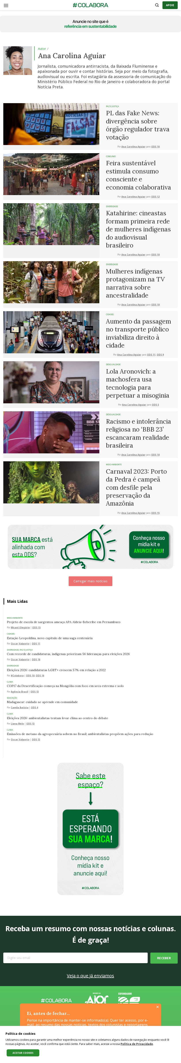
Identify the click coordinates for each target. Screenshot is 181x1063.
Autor (42, 49)
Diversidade (112, 206)
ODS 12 (155, 196)
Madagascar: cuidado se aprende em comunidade (42, 702)
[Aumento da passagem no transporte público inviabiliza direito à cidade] (51, 332)
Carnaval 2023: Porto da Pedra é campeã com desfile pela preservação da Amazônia (136, 487)
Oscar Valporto (20, 643)
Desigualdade (113, 364)
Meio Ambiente (114, 464)
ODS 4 (34, 707)
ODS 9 (160, 354)
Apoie (170, 5)
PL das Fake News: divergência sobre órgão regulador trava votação (138, 125)
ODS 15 (155, 513)
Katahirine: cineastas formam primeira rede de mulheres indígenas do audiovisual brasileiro (138, 229)
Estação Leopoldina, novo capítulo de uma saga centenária (49, 638)
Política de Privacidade (137, 1044)
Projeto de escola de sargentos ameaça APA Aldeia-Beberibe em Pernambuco (64, 622)
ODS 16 (155, 146)
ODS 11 (151, 354)
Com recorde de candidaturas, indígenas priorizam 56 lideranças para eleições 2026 (68, 654)
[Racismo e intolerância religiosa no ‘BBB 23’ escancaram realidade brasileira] (51, 432)
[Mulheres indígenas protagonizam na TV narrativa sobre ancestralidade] (51, 281)
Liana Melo (17, 723)
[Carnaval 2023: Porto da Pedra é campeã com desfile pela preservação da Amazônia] (51, 482)
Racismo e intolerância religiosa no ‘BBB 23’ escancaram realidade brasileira (138, 433)
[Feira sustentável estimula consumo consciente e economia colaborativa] (51, 173)
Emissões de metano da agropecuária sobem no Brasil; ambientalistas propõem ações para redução (80, 734)
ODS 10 (155, 254)
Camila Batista (19, 707)
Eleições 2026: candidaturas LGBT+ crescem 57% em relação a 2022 (56, 670)
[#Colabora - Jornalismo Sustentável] (90, 5)
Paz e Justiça (112, 106)
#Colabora (17, 675)
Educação (12, 697)
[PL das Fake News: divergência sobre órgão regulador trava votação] (51, 123)
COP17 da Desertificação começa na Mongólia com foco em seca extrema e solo (65, 686)
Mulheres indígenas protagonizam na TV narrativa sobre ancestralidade (135, 283)
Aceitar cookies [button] (23, 1052)
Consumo (111, 156)
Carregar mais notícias (90, 581)
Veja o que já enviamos (90, 976)
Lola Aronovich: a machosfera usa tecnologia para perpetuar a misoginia (137, 383)
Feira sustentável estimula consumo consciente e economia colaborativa (138, 175)
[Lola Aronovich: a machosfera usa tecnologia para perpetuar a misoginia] (51, 382)
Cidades (110, 314)
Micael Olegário (20, 627)
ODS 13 (34, 691)
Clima (10, 681)
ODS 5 (155, 404)
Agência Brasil (19, 691)
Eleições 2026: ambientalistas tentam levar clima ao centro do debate (57, 718)
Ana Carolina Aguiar (133, 146)
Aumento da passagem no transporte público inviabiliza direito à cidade (138, 333)
